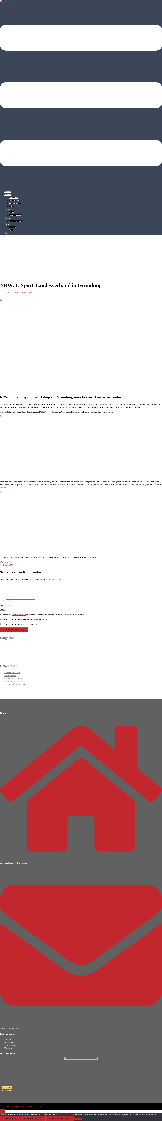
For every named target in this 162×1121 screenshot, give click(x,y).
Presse (11, 230)
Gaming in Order (6, 293)
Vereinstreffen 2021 (7, 565)
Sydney (39, 1106)
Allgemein (12, 227)
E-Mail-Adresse (6, 605)
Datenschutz (8, 1042)
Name (3, 600)
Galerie (11, 206)
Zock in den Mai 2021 (8, 562)
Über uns (7, 195)
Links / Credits (9, 1045)
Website (3, 610)
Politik (30, 293)
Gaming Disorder (15, 215)
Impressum (8, 1039)
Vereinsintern (9, 1048)
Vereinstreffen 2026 (15, 221)
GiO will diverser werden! (13, 678)
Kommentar (5, 596)
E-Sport (11, 212)
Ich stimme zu (10, 1118)
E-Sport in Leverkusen (12, 673)
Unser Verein (13, 198)
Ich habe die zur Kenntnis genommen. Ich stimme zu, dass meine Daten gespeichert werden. (43, 615)
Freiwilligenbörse (15, 203)
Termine (7, 218)
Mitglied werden (14, 200)
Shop (6, 233)
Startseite (7, 192)
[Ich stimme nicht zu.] (78, 1119)
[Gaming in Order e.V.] (8, 1)
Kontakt (7, 224)
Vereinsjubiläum (10, 676)
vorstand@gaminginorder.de (10, 1028)
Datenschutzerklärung (19, 615)
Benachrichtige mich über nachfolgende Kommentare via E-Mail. (25, 619)
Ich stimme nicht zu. (32, 1118)
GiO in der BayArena (12, 681)
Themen (7, 209)
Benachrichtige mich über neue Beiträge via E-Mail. (21, 624)
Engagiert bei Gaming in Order (15, 684)
